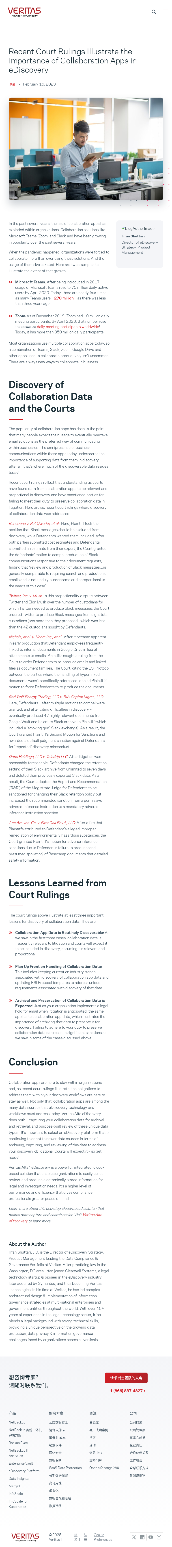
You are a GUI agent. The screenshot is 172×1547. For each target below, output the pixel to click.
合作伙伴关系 (139, 1452)
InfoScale (16, 1493)
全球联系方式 (139, 1467)
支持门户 (95, 1460)
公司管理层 (137, 1430)
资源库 (94, 1422)
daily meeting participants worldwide (68, 326)
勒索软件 (55, 1445)
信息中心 (95, 1452)
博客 (92, 1437)
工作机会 (136, 1460)
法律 (85, 1537)
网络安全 (55, 1452)
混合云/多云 (57, 1430)
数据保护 (55, 1460)
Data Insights (18, 1478)
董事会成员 (137, 1437)
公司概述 (136, 1422)
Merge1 (15, 1486)
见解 (12, 84)
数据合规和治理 (60, 1498)
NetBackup (17, 1422)
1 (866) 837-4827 (126, 1391)
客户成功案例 (98, 1430)
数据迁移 (55, 1505)
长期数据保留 (58, 1475)
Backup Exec (18, 1442)
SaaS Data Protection (65, 1467)
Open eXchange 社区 (104, 1467)
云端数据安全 (58, 1422)
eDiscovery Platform (24, 1471)
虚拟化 (53, 1490)
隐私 (75, 1537)
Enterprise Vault (21, 1463)
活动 (92, 1445)
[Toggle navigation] (165, 12)
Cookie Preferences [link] (103, 1537)
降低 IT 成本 (57, 1437)
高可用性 (55, 1483)
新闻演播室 (137, 1475)
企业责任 (136, 1445)
